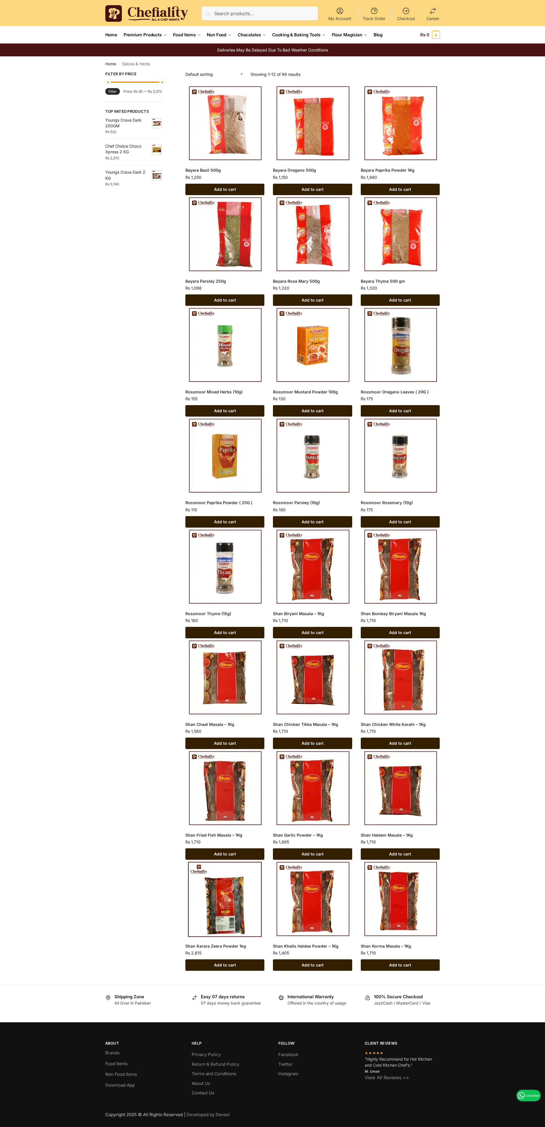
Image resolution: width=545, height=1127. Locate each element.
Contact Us (203, 1093)
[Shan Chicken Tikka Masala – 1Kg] (312, 677)
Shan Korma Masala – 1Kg (386, 946)
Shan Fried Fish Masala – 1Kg (213, 835)
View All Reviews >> (387, 1077)
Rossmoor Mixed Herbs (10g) (214, 391)
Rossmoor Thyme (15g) (208, 613)
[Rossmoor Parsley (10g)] (312, 456)
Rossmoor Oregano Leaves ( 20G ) (395, 391)
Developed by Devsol (208, 1114)
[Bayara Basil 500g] (224, 123)
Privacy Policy (206, 1054)
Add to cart (225, 189)
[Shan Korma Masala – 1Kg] (400, 899)
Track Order (374, 18)
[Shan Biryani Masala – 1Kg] (312, 567)
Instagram (288, 1073)
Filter (112, 91)
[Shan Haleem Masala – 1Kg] (400, 788)
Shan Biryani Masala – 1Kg (298, 613)
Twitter (285, 1064)
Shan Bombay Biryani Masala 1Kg (393, 613)
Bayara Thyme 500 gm (383, 281)
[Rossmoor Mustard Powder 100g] (312, 345)
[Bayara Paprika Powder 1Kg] (400, 123)
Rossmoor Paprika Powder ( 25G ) (218, 502)
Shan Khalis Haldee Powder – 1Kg (305, 946)
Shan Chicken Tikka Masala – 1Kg (305, 724)
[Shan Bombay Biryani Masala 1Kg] (400, 567)
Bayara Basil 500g (203, 170)
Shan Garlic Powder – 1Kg (298, 835)
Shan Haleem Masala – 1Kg (387, 835)
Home (110, 64)
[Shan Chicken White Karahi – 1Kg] (400, 677)
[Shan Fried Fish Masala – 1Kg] (224, 788)
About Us (201, 1083)
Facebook (288, 1054)
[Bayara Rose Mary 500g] (312, 234)
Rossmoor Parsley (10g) (296, 502)
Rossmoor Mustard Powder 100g (305, 391)
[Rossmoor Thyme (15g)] (224, 567)
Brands (112, 1052)
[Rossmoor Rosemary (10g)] (400, 456)
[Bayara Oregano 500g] (312, 123)
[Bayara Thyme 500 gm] (400, 234)
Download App (120, 1085)
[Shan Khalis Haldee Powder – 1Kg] (312, 899)
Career (433, 18)
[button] (430, 34)
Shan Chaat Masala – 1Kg (209, 724)
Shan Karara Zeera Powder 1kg (215, 946)
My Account (339, 18)
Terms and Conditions (214, 1073)
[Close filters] (163, 75)
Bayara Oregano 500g (294, 170)
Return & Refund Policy (215, 1064)
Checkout (406, 18)
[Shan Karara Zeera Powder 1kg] (224, 899)
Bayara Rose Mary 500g (296, 281)
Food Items (116, 1063)
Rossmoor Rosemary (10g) (387, 502)
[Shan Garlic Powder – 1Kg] (312, 788)
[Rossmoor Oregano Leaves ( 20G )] (400, 345)
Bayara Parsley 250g (205, 281)
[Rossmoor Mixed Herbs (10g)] (224, 345)
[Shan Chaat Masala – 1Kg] (224, 677)
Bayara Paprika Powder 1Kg (388, 170)
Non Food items (121, 1074)
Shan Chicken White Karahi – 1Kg (393, 724)
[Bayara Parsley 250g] (224, 234)
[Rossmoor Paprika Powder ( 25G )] (224, 456)
